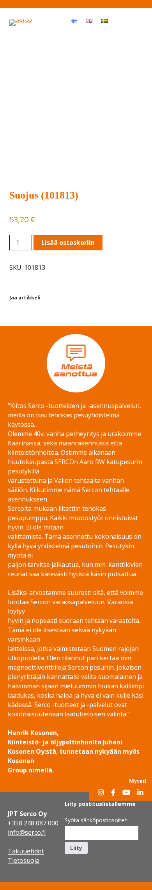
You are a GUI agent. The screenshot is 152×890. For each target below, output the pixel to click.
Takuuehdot (26, 851)
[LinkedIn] (140, 792)
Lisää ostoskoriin (68, 242)
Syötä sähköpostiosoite (97, 820)
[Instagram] (101, 792)
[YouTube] (126, 792)
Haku (119, 20)
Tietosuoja (23, 860)
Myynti (137, 781)
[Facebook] (113, 792)
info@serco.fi (27, 832)
